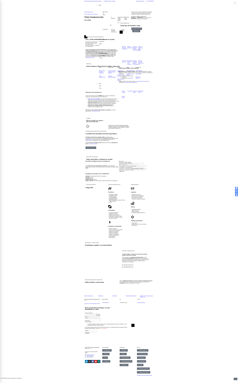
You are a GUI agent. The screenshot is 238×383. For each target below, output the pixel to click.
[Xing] (98, 361)
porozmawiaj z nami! (96, 111)
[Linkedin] (86, 361)
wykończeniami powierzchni (142, 81)
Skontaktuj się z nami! (90, 57)
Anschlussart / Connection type (125, 168)
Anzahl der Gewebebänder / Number (126, 169)
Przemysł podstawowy (88, 295)
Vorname (98, 314)
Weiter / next (121, 171)
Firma (86, 316)
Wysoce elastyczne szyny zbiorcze (91, 14)
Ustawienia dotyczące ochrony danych (144, 375)
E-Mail (86, 318)
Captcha (87, 330)
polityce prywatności (103, 328)
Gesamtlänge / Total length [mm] (125, 167)
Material (120, 162)
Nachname (98, 315)
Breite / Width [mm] (123, 164)
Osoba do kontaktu (89, 313)
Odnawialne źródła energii (131, 295)
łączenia (90, 139)
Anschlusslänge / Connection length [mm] (127, 166)
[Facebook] (92, 361)
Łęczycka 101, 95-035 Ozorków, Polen (92, 303)
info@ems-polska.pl (141, 302)
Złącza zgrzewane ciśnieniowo (94, 98)
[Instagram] (89, 361)
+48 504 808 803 (89, 356)
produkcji (87, 140)
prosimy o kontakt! (93, 143)
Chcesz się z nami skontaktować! (130, 82)
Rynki (100, 5)
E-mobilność (114, 295)
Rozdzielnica (100, 295)
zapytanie (131, 78)
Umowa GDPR (88, 321)
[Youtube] (95, 361)
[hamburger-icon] (144, 5)
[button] (146, 6)
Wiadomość (87, 320)
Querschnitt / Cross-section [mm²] (125, 163)
